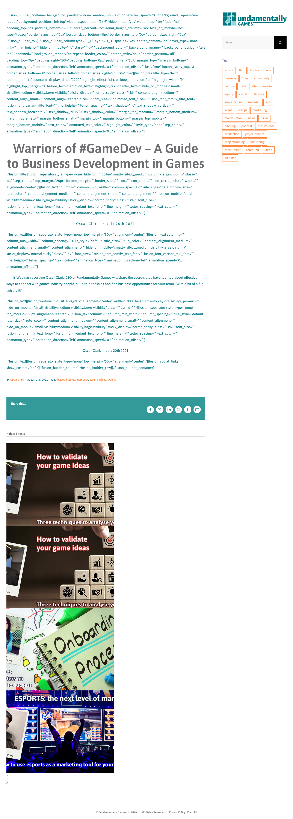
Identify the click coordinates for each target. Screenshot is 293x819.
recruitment (233, 150)
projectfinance (255, 134)
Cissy (245, 78)
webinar (113, 379)
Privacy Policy (177, 812)
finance (259, 94)
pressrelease (266, 126)
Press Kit (192, 812)
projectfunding (235, 142)
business (71, 379)
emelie (267, 86)
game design (233, 102)
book (267, 70)
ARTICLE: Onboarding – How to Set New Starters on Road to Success (60, 649)
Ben (241, 70)
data (243, 86)
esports (244, 94)
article (229, 70)
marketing (260, 110)
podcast (246, 126)
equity (229, 94)
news (251, 118)
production (232, 134)
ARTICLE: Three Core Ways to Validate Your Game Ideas (60, 567)
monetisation (234, 118)
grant (228, 110)
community (261, 78)
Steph (268, 150)
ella (254, 86)
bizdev (61, 379)
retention (252, 150)
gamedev (82, 379)
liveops (242, 110)
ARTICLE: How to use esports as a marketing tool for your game (60, 731)
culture (229, 86)
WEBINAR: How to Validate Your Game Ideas (60, 484)
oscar (92, 379)
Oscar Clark (17, 379)
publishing (257, 142)
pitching (101, 379)
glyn (269, 102)
